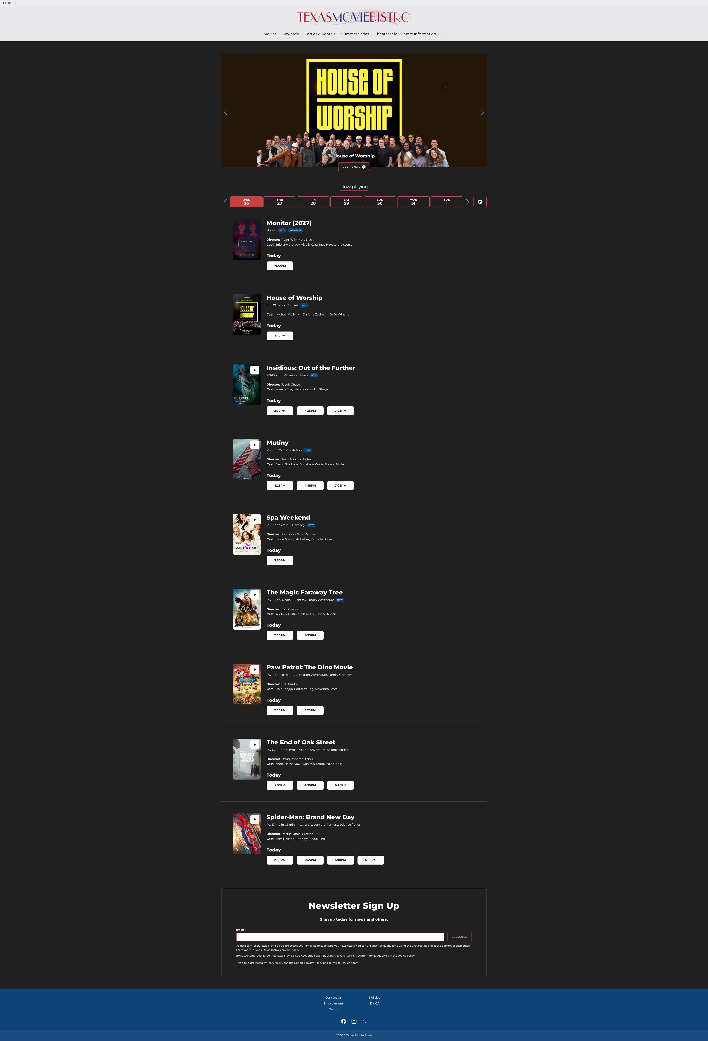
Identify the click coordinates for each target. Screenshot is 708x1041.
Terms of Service (339, 962)
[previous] (225, 112)
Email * (241, 929)
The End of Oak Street (301, 742)
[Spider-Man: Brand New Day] (247, 833)
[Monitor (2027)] (247, 239)
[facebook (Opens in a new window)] (4, 2)
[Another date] (480, 202)
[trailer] (254, 370)
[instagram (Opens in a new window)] (9, 2)
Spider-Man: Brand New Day (311, 817)
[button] (225, 201)
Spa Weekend (288, 517)
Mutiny (278, 442)
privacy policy (290, 950)
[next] (482, 112)
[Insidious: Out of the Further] (247, 384)
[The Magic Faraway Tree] (247, 609)
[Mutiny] (247, 459)
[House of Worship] (247, 314)
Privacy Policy (313, 962)
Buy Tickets (364, 167)
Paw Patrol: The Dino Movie (310, 667)
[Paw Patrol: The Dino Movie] (247, 684)
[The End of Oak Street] (247, 759)
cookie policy (406, 955)
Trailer (335, 167)
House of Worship (294, 297)
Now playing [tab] (354, 186)
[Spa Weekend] (247, 534)
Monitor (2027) (289, 222)
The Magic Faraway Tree (305, 592)
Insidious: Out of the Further (311, 367)
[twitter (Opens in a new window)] (14, 2)
